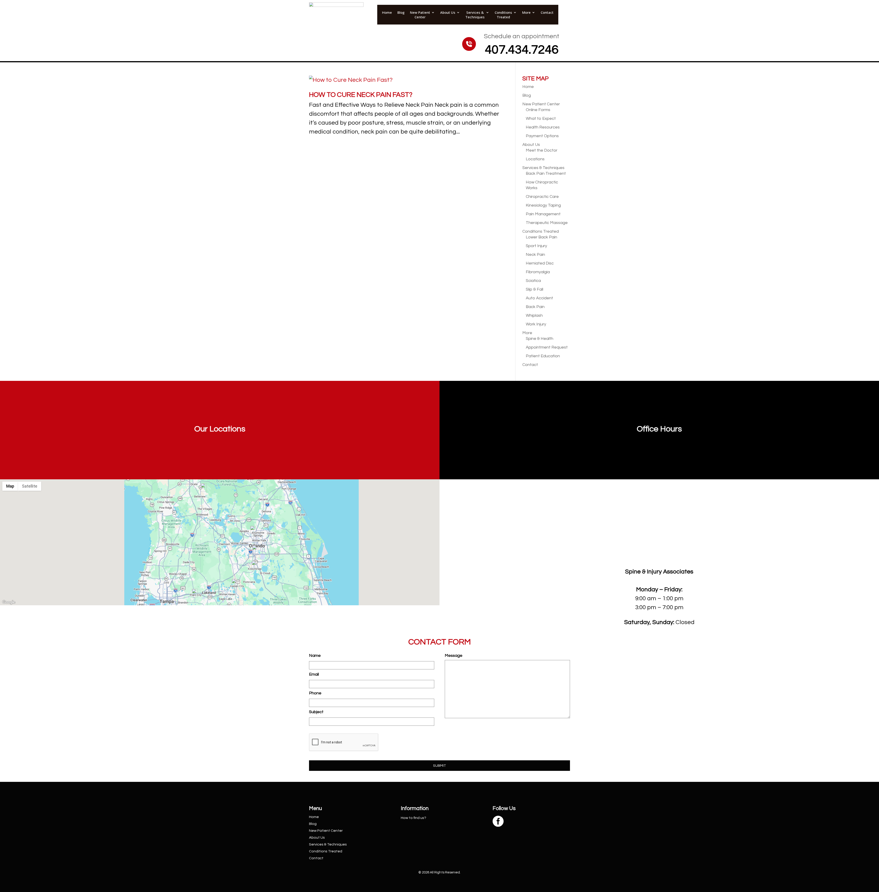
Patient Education (543, 356)
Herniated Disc (540, 263)
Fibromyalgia (538, 272)
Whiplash (534, 315)
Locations (535, 159)
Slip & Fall (534, 289)
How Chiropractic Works (542, 185)
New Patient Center (420, 14)
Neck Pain (535, 254)
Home (387, 12)
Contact (547, 12)
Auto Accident (539, 298)
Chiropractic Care (542, 196)
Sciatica (533, 280)
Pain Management (543, 214)
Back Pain (535, 307)
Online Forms (538, 110)
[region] (220, 542)
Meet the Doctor (541, 150)
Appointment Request (547, 347)
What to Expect (541, 118)
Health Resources (543, 127)
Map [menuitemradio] (10, 486)
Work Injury (536, 324)
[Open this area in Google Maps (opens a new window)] (8, 602)
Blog (400, 12)
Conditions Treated (503, 14)
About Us (447, 12)
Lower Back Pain (541, 237)
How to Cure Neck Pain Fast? (360, 94)
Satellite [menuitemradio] (29, 486)
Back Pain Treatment (546, 173)
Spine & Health (539, 338)
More (526, 12)
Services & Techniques (475, 14)
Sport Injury (536, 246)
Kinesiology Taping (543, 205)
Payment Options (542, 136)
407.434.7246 (522, 50)
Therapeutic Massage (547, 223)
